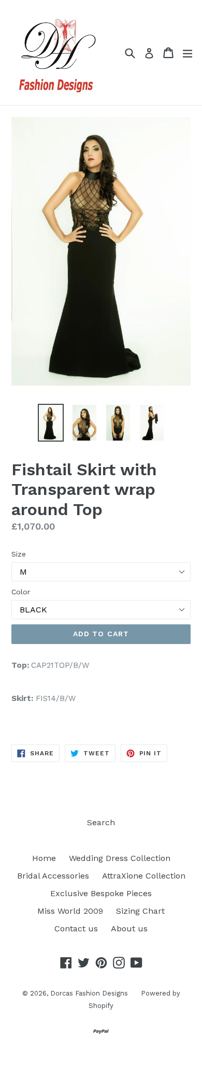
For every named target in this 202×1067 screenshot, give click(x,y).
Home (44, 858)
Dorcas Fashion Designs (89, 993)
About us (129, 928)
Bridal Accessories (53, 876)
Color (20, 592)
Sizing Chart (140, 911)
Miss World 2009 (70, 911)
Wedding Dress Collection (119, 858)
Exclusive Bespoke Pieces (101, 893)
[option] (50, 422)
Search (101, 822)
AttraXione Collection (143, 876)
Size (18, 554)
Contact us (76, 928)
